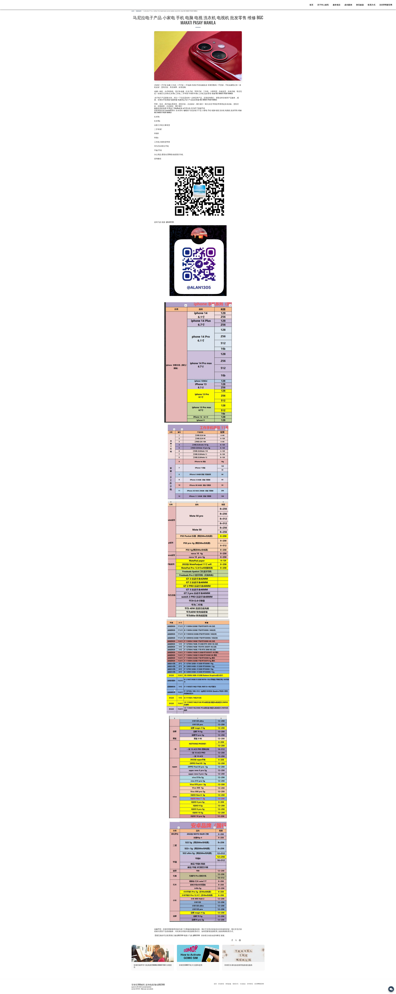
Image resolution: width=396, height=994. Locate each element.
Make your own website (147, 989)
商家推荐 (138, 11)
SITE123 (138, 989)
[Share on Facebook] (232, 940)
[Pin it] (240, 940)
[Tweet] (236, 940)
